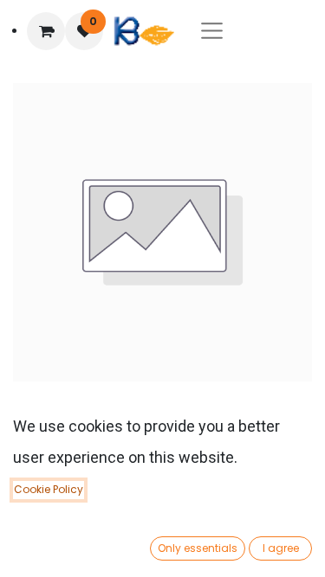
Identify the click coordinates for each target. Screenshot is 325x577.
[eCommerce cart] (46, 31)
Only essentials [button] (197, 548)
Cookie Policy (48, 489)
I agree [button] (281, 548)
